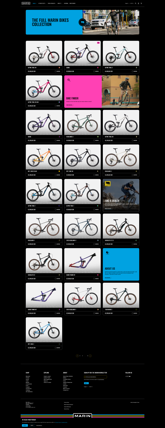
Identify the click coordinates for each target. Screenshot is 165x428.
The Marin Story (67, 379)
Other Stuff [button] (41, 3)
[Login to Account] (138, 3)
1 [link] (77, 355)
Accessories (28, 388)
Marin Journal (66, 388)
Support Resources (67, 382)
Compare (57, 71)
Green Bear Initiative (68, 376)
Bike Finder (72, 3)
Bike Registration (48, 379)
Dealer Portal (47, 377)
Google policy (64, 422)
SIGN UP (86, 383)
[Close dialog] (162, 380)
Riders (64, 377)
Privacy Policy (66, 402)
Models (27, 382)
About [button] (59, 3)
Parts (27, 385)
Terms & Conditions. (101, 379)
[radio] (59, 67)
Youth (27, 380)
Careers (65, 387)
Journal (66, 3)
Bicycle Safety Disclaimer (68, 404)
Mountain (28, 376)
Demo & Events (47, 382)
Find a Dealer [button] (51, 3)
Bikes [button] (34, 3)
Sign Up (46, 380)
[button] (141, 3)
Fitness (27, 377)
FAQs (64, 380)
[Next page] (90, 356)
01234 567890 (28, 406)
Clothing (28, 390)
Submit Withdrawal (67, 406)
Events (64, 384)
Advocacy (65, 385)
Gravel (27, 379)
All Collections (29, 391)
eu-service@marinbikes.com (30, 407)
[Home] (26, 3)
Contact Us (65, 390)
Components (29, 384)
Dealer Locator (47, 376)
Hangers (28, 387)
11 (87, 355)
